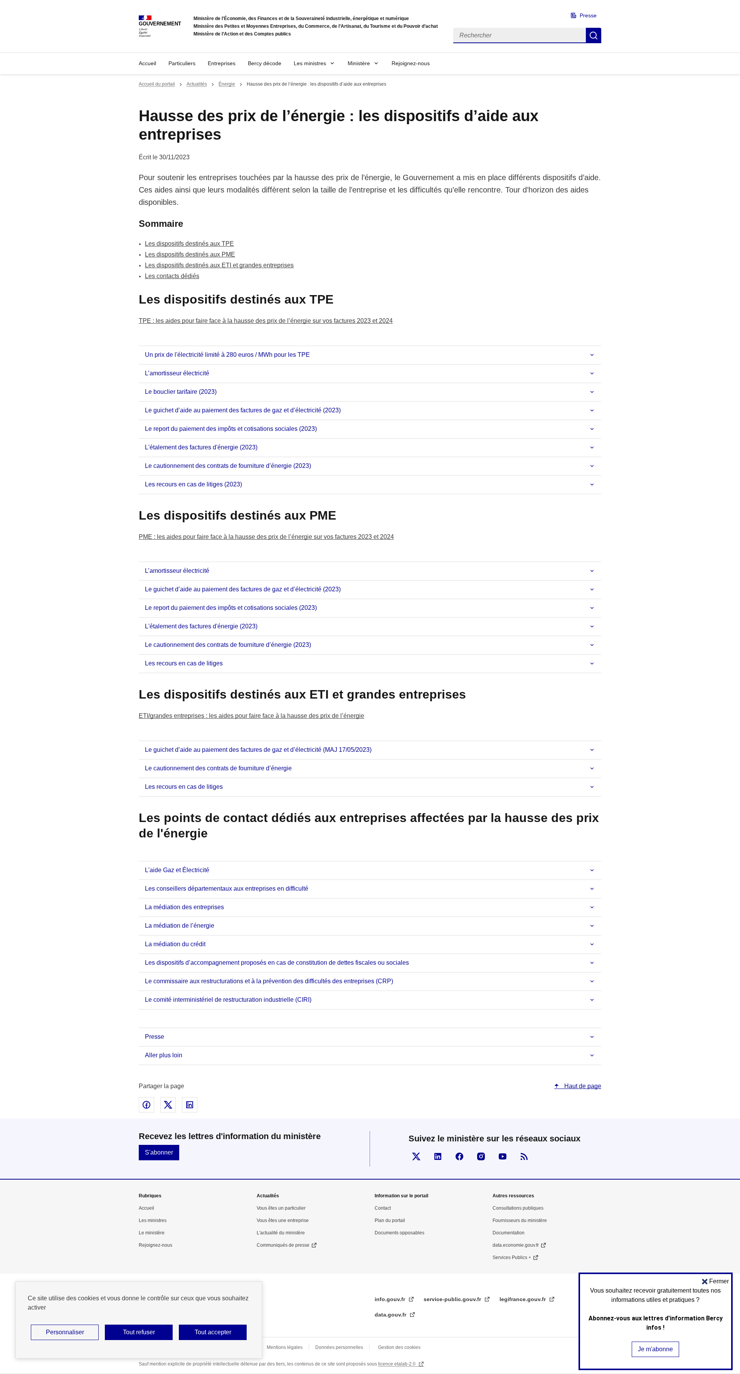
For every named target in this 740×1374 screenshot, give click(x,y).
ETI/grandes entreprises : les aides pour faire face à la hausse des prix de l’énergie (251, 715)
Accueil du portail (157, 84)
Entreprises (221, 63)
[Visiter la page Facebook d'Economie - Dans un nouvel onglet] (459, 1156)
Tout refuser (139, 1332)
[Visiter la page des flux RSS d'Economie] (524, 1156)
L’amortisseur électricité (177, 373)
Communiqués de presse (283, 1245)
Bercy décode (264, 63)
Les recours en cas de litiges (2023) (193, 484)
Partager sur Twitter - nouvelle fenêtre (168, 1104)
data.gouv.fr (391, 1315)
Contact (383, 1208)
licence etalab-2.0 (397, 1364)
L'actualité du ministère (281, 1233)
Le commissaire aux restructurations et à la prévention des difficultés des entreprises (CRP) (269, 981)
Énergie (227, 84)
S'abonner (159, 1152)
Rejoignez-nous (411, 63)
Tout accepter (213, 1332)
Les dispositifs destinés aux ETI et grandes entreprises (219, 265)
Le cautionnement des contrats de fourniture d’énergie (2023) (228, 466)
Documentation (509, 1233)
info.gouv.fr (391, 1299)
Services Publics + (512, 1257)
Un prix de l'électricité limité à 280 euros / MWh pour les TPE (227, 354)
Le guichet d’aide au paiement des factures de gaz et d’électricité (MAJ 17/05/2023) (258, 749)
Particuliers (181, 63)
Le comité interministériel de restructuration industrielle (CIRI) (228, 999)
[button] (715, 1281)
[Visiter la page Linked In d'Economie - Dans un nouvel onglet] (438, 1156)
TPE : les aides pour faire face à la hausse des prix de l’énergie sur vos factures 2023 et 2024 (266, 320)
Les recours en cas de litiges (184, 663)
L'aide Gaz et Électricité (177, 870)
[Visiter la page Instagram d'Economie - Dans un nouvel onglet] (481, 1156)
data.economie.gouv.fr (516, 1245)
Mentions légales (285, 1347)
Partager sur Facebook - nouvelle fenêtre (146, 1104)
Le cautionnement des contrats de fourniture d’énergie (218, 768)
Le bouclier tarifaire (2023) (181, 391)
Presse (588, 15)
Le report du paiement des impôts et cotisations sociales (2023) (231, 428)
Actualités (197, 84)
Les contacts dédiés (172, 276)
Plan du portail (390, 1220)
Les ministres (310, 63)
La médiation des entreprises (184, 907)
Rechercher (593, 35)
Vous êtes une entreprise (283, 1220)
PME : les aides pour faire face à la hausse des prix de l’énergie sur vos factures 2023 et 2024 (266, 536)
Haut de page (582, 1086)
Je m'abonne (655, 1349)
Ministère (359, 63)
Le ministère (152, 1233)
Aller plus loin (163, 1055)
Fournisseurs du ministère (520, 1220)
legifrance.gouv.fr (523, 1299)
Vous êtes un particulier (281, 1208)
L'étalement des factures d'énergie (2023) (201, 447)
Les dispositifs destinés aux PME (190, 254)
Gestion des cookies (399, 1347)
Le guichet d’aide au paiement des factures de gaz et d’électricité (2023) (243, 410)
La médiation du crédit (175, 944)
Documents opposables (399, 1233)
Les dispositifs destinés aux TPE (189, 243)
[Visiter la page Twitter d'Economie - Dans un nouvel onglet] (416, 1156)
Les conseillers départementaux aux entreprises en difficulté (226, 888)
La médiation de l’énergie (179, 925)
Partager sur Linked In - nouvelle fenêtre (189, 1104)
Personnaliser (65, 1332)
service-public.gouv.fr (453, 1299)
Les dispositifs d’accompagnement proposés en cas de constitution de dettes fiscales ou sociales (277, 962)
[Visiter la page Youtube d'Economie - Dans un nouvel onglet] (502, 1156)
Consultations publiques (518, 1208)
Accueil (147, 63)
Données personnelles (339, 1347)
